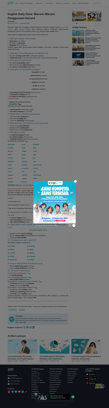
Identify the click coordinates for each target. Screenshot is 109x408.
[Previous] (70, 225)
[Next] (73, 225)
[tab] (34, 225)
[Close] (75, 181)
